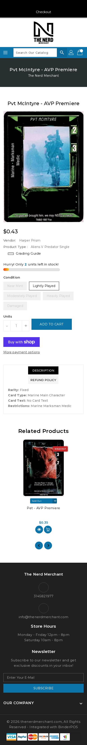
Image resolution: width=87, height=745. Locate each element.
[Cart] (80, 52)
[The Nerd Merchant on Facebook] (26, 5)
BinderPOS (68, 727)
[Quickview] (39, 529)
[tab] (43, 370)
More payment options (21, 352)
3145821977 (43, 596)
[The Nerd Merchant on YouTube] (43, 5)
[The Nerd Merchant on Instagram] (35, 5)
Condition (11, 277)
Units (7, 316)
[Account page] (71, 52)
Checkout (43, 12)
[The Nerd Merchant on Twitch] (60, 5)
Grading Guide (28, 253)
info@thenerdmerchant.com (43, 617)
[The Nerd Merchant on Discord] (52, 5)
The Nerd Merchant (43, 76)
